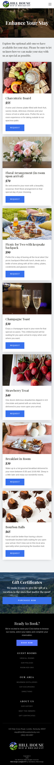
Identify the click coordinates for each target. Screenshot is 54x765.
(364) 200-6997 (27, 735)
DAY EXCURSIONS (27, 687)
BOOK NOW (27, 643)
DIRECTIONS (27, 691)
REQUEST (15, 128)
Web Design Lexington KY (27, 761)
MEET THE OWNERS (27, 711)
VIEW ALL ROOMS (27, 658)
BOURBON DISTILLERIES (27, 682)
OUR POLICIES (27, 663)
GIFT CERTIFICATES (27, 716)
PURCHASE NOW (27, 600)
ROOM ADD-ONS (27, 667)
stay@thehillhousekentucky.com (27, 732)
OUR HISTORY (27, 706)
